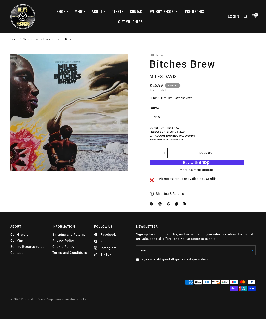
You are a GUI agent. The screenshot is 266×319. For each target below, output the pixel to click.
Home (14, 39)
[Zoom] (119, 62)
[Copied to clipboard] (185, 203)
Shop (61, 11)
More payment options (197, 170)
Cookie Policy (63, 247)
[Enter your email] (251, 250)
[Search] (245, 16)
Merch (80, 11)
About (97, 11)
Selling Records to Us (27, 247)
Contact (137, 11)
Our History (19, 234)
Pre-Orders (194, 11)
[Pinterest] (169, 203)
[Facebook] (152, 203)
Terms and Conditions (69, 253)
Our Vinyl (17, 241)
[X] (160, 203)
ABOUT (15, 226)
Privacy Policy (63, 241)
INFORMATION (63, 226)
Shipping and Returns (69, 234)
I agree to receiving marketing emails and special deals (174, 259)
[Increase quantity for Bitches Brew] (164, 153)
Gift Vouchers (130, 21)
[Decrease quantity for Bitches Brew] (153, 153)
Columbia (156, 55)
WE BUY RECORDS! (164, 11)
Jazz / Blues (42, 39)
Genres (118, 11)
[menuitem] (63, 11)
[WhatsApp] (177, 203)
